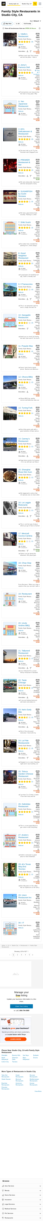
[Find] (35, 3)
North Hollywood (5, 1058)
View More (38, 1091)
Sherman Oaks (15, 1058)
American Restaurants (19, 1084)
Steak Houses (6, 1079)
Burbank (36, 1055)
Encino (35, 1057)
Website (20, 44)
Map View (8, 23)
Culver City (5, 1062)
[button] (40, 4)
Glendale (4, 1055)
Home (3, 945)
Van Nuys (26, 1055)
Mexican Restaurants (19, 1080)
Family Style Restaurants (26, 39)
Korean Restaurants (33, 1084)
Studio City (15, 945)
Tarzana (14, 1062)
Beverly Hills (16, 1055)
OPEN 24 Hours (30, 28)
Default (36, 21)
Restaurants (24, 945)
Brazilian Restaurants (5, 1084)
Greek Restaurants (19, 1076)
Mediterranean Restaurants (34, 1080)
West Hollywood (26, 1058)
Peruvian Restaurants (5, 1088)
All (19, 23)
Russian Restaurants (33, 1076)
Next (32, 955)
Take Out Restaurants (5, 1076)
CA (8, 945)
